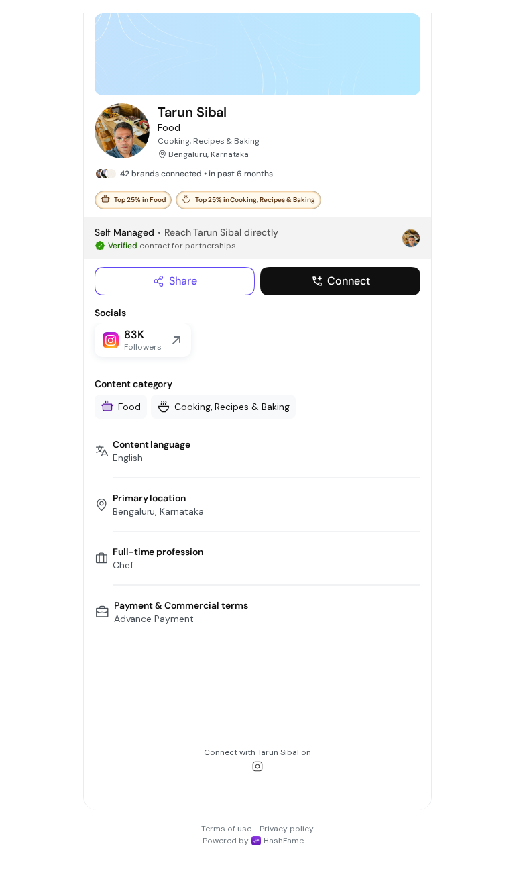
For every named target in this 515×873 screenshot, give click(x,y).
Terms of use (226, 828)
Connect (348, 281)
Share (183, 281)
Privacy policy (287, 828)
